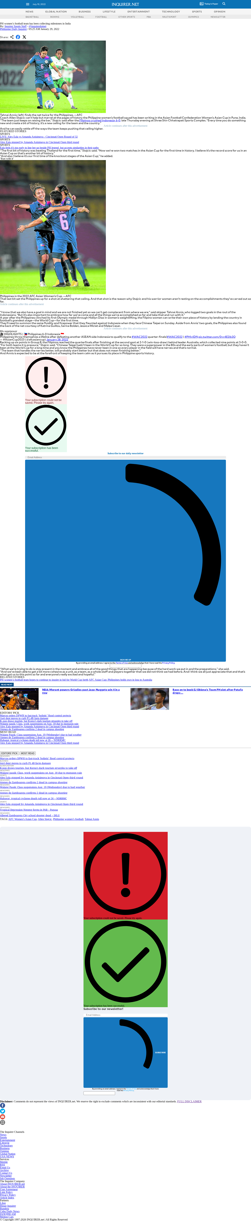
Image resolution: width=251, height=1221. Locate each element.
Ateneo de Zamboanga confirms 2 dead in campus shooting (32, 729)
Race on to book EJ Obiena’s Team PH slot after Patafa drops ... (208, 691)
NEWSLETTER (218, 16)
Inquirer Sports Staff (15, 26)
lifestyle (109, 11)
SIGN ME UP (125, 660)
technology (171, 11)
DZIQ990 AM (8, 1214)
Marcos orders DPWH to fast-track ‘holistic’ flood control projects (35, 715)
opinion (219, 11)
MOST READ (27, 753)
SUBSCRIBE (160, 1052)
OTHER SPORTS (126, 16)
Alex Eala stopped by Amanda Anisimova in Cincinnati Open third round (39, 142)
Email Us (5, 1167)
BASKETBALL (32, 16)
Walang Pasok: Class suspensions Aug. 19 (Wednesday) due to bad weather (40, 734)
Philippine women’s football (68, 819)
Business (5, 1148)
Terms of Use (122, 663)
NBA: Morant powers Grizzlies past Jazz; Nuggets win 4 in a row (81, 691)
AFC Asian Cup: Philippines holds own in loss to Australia (120, 679)
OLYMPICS (193, 16)
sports (197, 11)
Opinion (4, 1151)
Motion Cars (6, 1216)
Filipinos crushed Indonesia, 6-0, (100, 120)
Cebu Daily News (9, 1211)
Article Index (7, 1197)
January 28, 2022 (57, 339)
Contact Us (6, 1173)
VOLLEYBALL (77, 16)
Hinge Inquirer (8, 1205)
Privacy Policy (168, 663)
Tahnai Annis (92, 819)
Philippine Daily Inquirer (13, 29)
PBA (149, 16)
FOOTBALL (101, 16)
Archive (4, 1170)
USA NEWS (7, 1156)
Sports (3, 1137)
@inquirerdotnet (37, 26)
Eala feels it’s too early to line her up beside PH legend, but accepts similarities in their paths (49, 147)
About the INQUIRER (12, 1186)
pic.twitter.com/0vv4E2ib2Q (216, 336)
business (85, 11)
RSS (2, 1164)
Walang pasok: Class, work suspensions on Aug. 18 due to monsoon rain (39, 723)
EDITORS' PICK (9, 753)
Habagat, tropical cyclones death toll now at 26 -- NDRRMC (33, 740)
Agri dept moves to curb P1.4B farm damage (24, 718)
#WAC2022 (139, 336)
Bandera (4, 1208)
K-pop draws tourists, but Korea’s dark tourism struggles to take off (36, 721)
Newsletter (6, 1175)
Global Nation (7, 1153)
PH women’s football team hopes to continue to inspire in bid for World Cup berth (44, 679)
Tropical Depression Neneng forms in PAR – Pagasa (29, 809)
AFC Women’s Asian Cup (22, 819)
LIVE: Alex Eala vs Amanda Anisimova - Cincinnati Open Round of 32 (39, 136)
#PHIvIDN (191, 336)
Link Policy (6, 1192)
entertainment (139, 11)
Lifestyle (4, 1142)
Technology (6, 1145)
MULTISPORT (169, 16)
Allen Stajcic (45, 819)
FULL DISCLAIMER (189, 1101)
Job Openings (7, 1178)
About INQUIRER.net (12, 1183)
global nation (56, 11)
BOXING (54, 16)
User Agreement (9, 1189)
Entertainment (7, 1140)
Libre (3, 1203)
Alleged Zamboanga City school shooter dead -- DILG (30, 815)
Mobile (4, 1162)
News (29, 11)
